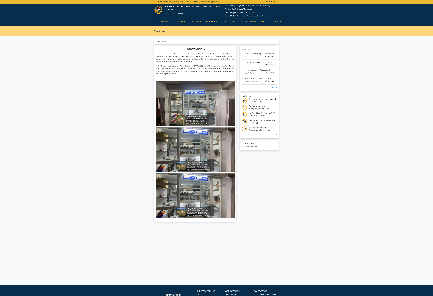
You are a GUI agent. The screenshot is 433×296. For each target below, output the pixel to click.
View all (274, 87)
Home (158, 41)
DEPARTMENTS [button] (211, 21)
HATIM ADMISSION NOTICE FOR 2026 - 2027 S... (259, 80)
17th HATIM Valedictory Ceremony (259, 63)
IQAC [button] (235, 21)
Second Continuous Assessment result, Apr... (259, 71)
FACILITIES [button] (225, 21)
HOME (157, 22)
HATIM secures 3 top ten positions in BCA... (259, 55)
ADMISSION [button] (266, 21)
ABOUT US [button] (166, 21)
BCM (199, 295)
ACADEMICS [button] (196, 21)
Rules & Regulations (233, 295)
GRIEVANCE (278, 22)
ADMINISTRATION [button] (181, 21)
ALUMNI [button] (253, 21)
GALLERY (245, 22)
